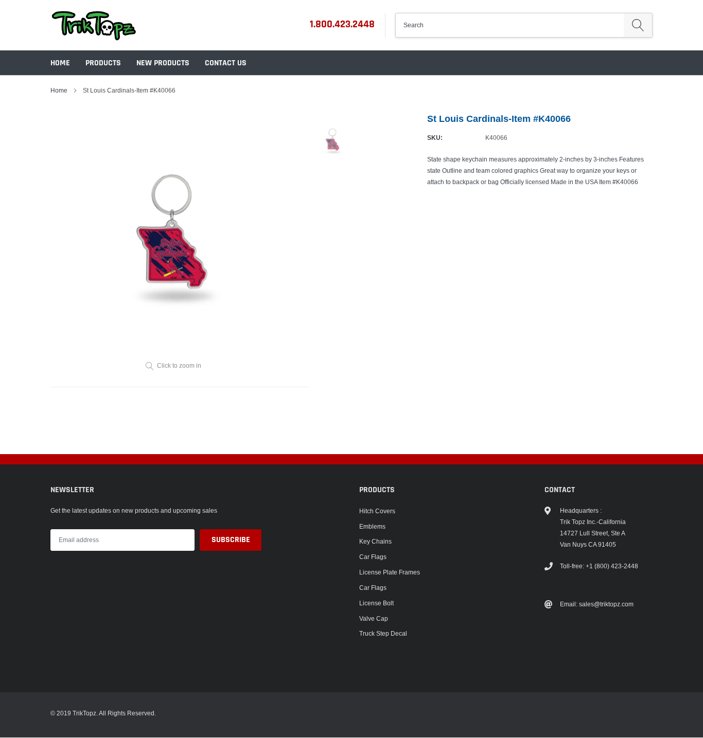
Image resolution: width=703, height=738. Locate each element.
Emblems (372, 526)
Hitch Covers (377, 511)
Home (60, 63)
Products (103, 63)
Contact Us (226, 63)
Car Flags (372, 557)
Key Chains (375, 541)
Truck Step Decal (383, 633)
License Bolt (376, 603)
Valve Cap (373, 618)
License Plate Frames (389, 572)
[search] (638, 25)
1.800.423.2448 (342, 24)
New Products (162, 63)
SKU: (435, 137)
